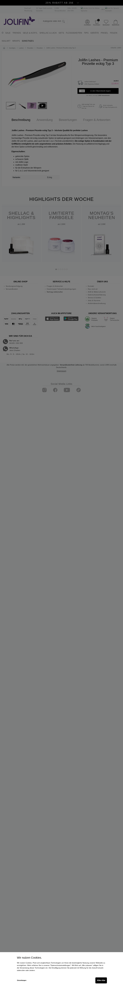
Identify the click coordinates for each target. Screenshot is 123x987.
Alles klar (101, 980)
